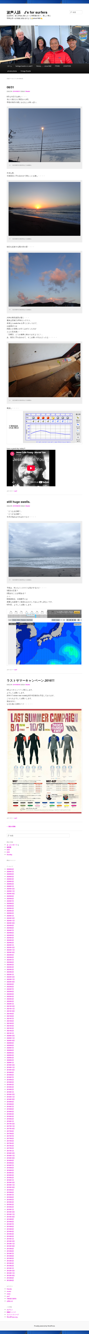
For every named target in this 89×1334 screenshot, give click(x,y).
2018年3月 (10, 1116)
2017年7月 (10, 1136)
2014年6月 (10, 1226)
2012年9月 (10, 1278)
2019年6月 (10, 1080)
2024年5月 (10, 935)
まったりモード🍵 (13, 845)
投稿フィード (11, 1312)
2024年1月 (10, 945)
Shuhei (27, 91)
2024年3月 (10, 940)
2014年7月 (10, 1224)
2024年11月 (11, 920)
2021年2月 (10, 1030)
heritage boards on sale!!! (24, 66)
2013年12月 (11, 1241)
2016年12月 (11, 1153)
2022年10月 (11, 982)
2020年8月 (10, 1045)
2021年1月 (10, 1033)
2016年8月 (10, 1163)
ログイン (10, 1310)
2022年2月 (10, 1001)
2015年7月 (10, 1195)
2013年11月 (11, 1243)
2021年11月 (11, 1008)
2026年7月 (10, 871)
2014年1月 (10, 1239)
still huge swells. (18, 502)
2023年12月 (11, 947)
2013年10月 (11, 1246)
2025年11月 (11, 891)
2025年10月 (11, 893)
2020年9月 (10, 1043)
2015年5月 (10, 1199)
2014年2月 (10, 1236)
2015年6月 (10, 1197)
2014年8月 (10, 1221)
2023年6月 (10, 962)
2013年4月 (10, 1261)
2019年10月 (11, 1070)
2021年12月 (11, 1006)
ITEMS (57, 66)
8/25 (8, 850)
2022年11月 (11, 979)
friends (9, 1289)
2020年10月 (11, 1040)
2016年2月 (10, 1177)
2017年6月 (10, 1138)
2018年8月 (10, 1104)
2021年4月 (10, 1026)
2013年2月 (10, 1265)
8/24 (8, 852)
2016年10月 (11, 1158)
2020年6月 (10, 1050)
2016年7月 (10, 1165)
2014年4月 (10, 1231)
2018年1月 (10, 1121)
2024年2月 (10, 942)
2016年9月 (10, 1160)
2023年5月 (10, 964)
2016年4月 (10, 1173)
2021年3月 (10, 1028)
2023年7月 (10, 960)
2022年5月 (10, 994)
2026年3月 (10, 881)
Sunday (9, 854)
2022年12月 (11, 977)
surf (15, 491)
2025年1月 (10, 916)
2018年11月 (11, 1097)
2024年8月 (10, 928)
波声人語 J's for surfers (27, 12)
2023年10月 (11, 952)
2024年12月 (11, 918)
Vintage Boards (26, 71)
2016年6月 (10, 1168)
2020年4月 (10, 1055)
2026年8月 (10, 869)
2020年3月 (10, 1057)
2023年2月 (10, 972)
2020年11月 (11, 1038)
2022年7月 (10, 989)
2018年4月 (10, 1114)
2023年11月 (11, 950)
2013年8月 (10, 1251)
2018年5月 (10, 1111)
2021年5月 (10, 1023)
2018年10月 (11, 1099)
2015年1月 (10, 1209)
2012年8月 (10, 1280)
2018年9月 (10, 1102)
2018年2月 (10, 1119)
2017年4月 (10, 1143)
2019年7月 (10, 1077)
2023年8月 (10, 957)
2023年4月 (10, 967)
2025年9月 (10, 896)
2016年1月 (10, 1180)
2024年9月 (10, 925)
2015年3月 (10, 1204)
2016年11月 (11, 1155)
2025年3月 (10, 911)
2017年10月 (11, 1128)
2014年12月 (11, 1212)
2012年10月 (11, 1275)
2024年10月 (11, 923)
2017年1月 (10, 1151)
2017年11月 (11, 1126)
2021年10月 (11, 1011)
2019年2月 (10, 1089)
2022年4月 (10, 996)
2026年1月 (10, 886)
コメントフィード (13, 1314)
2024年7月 (10, 930)
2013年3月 (10, 1263)
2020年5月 (10, 1053)
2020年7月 (10, 1048)
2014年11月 (11, 1214)
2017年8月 (10, 1133)
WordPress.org (12, 1317)
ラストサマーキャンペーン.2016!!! (30, 680)
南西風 (9, 847)
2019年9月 (10, 1072)
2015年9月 (10, 1190)
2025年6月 (10, 903)
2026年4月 (10, 879)
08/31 (10, 87)
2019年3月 (10, 1087)
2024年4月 (10, 938)
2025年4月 (10, 908)
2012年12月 (11, 1270)
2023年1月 (10, 974)
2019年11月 (11, 1067)
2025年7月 (10, 901)
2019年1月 (10, 1092)
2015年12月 (11, 1182)
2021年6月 (10, 1021)
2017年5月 (10, 1141)
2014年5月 (10, 1229)
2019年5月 (10, 1082)
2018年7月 (10, 1106)
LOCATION (67, 66)
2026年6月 (10, 874)
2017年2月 (10, 1148)
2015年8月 (10, 1192)
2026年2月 (10, 884)
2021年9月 (10, 1013)
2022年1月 (10, 1004)
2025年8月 (10, 898)
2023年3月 (10, 969)
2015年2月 (10, 1207)
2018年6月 (10, 1109)
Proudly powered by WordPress (44, 1326)
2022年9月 (10, 984)
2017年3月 (10, 1146)
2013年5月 (10, 1258)
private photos (12, 71)
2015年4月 (10, 1202)
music (9, 1291)
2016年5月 (10, 1170)
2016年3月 (10, 1175)
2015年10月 (11, 1187)
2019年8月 (10, 1075)
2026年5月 (10, 876)
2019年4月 (10, 1084)
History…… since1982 (43, 66)
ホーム (9, 66)
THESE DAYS (11, 1299)
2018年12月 (11, 1094)
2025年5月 (10, 906)
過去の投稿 (11, 826)
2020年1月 (10, 1062)
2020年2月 (10, 1060)
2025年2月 (10, 913)
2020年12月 (11, 1035)
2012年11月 (11, 1273)
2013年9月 (10, 1248)
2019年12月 (11, 1065)
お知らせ (10, 1301)
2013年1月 (10, 1268)
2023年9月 (10, 955)
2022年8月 (10, 986)
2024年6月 (10, 933)
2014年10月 (11, 1217)
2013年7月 (10, 1253)
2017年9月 (10, 1131)
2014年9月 (10, 1219)
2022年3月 (10, 999)
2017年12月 (11, 1124)
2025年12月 (11, 889)
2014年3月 (10, 1234)
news (8, 1294)
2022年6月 (10, 991)
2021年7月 (10, 1018)
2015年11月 (11, 1185)
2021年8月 (10, 1016)
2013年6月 (10, 1256)
